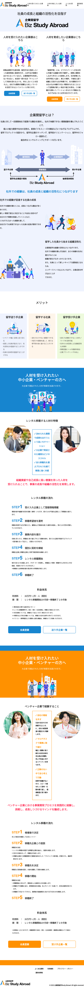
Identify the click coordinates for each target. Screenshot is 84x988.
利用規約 (50, 968)
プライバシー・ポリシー (65, 968)
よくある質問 (69, 4)
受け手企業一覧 (72, 99)
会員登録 (12, 93)
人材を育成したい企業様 (54, 4)
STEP (17, 507)
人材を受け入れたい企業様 (35, 4)
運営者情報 (80, 4)
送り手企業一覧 (29, 93)
